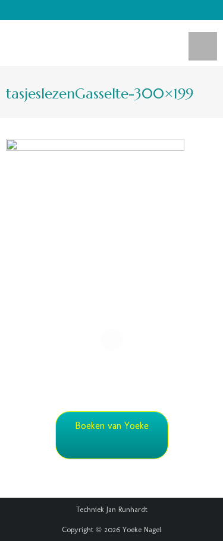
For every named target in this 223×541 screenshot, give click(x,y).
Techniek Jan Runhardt (111, 509)
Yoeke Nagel (142, 529)
